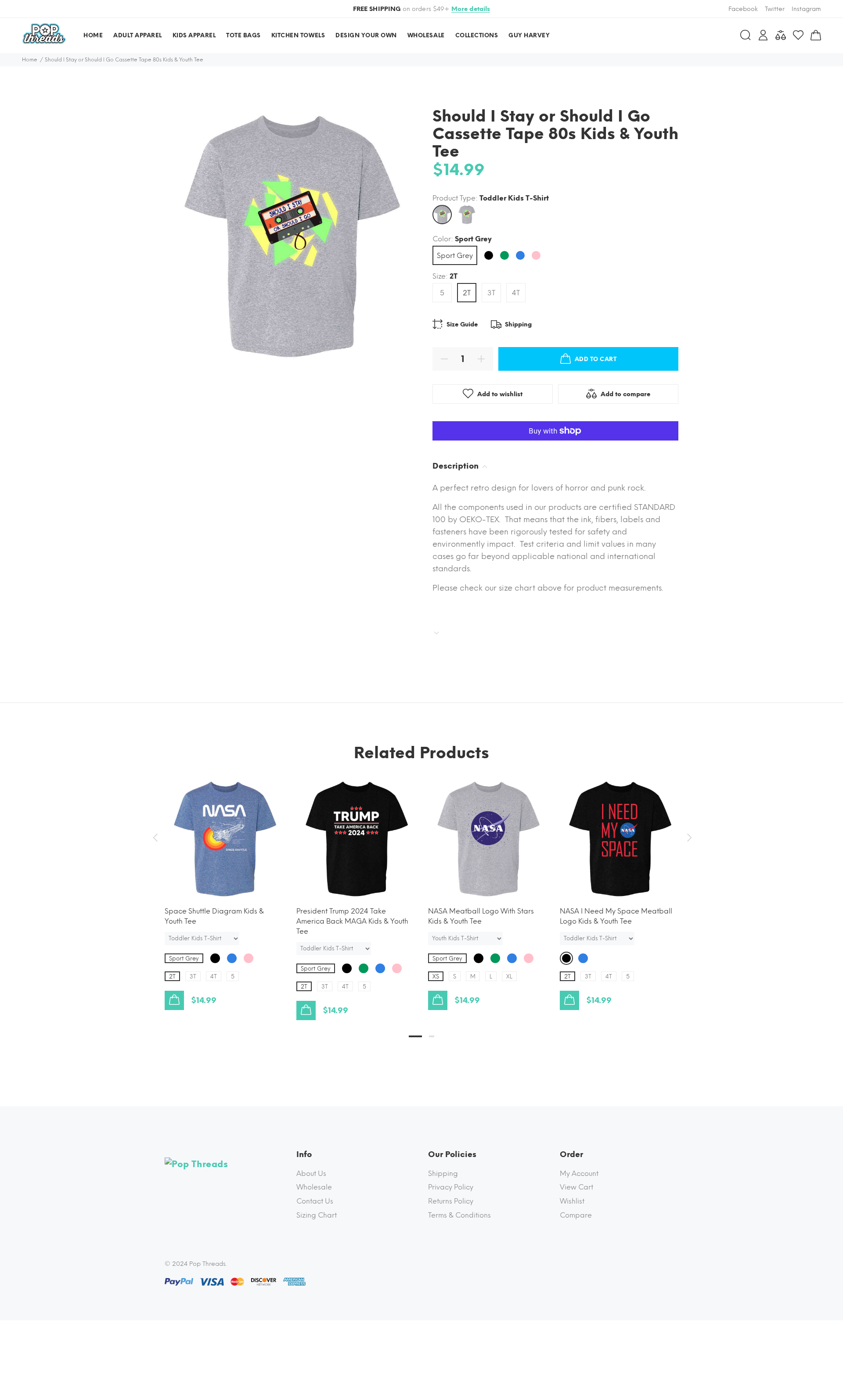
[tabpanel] (224, 886)
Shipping (443, 1173)
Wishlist (572, 1201)
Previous (155, 837)
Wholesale (314, 1187)
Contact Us (314, 1201)
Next (688, 837)
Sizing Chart (316, 1215)
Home (29, 60)
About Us (311, 1173)
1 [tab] (415, 1036)
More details (470, 9)
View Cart (576, 1187)
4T (516, 293)
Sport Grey (455, 255)
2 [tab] (431, 1036)
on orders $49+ (421, 9)
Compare (576, 1215)
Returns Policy (450, 1201)
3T (491, 293)
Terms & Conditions (459, 1215)
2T (467, 293)
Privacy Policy (450, 1187)
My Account (579, 1173)
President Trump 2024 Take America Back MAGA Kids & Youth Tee (352, 921)
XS (435, 976)
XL (509, 976)
